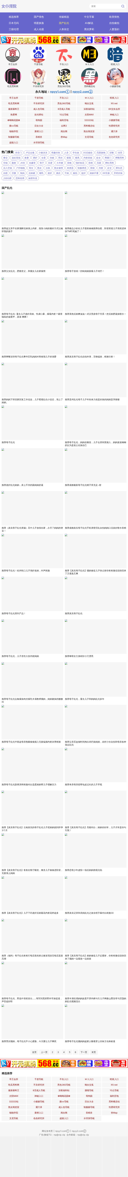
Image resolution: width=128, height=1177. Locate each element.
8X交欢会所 (114, 109)
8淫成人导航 (64, 109)
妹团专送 (32, 178)
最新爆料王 (13, 109)
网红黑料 (109, 162)
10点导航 (64, 114)
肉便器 (70, 168)
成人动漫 (39, 29)
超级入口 (13, 142)
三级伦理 (14, 29)
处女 (98, 157)
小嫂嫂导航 (114, 120)
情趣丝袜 (55, 152)
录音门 (18, 152)
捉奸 (83, 173)
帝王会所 (13, 97)
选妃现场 (16, 157)
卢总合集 (30, 152)
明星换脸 (39, 23)
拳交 (5, 157)
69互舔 (106, 173)
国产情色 (39, 16)
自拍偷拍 (114, 23)
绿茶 (120, 152)
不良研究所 (38, 103)
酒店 (58, 173)
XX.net (114, 103)
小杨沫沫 (43, 152)
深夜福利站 (89, 109)
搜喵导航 (89, 1090)
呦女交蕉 (89, 103)
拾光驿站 (38, 114)
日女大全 (38, 125)
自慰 (5, 173)
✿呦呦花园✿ (13, 120)
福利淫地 (64, 120)
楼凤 (77, 157)
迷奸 (50, 173)
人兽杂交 (64, 29)
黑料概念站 (89, 125)
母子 (42, 162)
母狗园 (39, 120)
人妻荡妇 (114, 29)
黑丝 (60, 157)
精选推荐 (14, 16)
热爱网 (13, 114)
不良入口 (64, 97)
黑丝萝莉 (89, 29)
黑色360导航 (63, 103)
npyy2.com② (83, 91)
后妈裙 (32, 173)
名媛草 (32, 162)
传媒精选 (64, 16)
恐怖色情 (20, 178)
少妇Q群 (7, 178)
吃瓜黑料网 (13, 103)
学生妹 (76, 152)
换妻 (27, 157)
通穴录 (114, 131)
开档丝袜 (118, 173)
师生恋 (119, 168)
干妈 (66, 173)
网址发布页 (47, 1131)
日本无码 (14, 23)
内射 (101, 168)
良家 (50, 162)
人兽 (66, 152)
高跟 (99, 162)
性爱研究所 (114, 125)
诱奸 (35, 157)
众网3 (64, 125)
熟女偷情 (58, 168)
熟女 (39, 168)
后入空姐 (7, 168)
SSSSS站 (89, 120)
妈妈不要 (94, 173)
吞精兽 (39, 137)
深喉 (111, 152)
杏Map (64, 137)
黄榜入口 (38, 131)
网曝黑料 (119, 157)
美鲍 (69, 162)
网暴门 (108, 157)
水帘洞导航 (38, 142)
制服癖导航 (13, 137)
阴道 (92, 168)
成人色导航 (38, 109)
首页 (34, 1052)
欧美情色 (114, 16)
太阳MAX (89, 114)
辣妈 (22, 173)
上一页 (44, 1052)
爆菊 (69, 157)
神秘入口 (114, 114)
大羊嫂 (60, 162)
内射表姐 (88, 157)
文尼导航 (89, 137)
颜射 (14, 162)
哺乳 (41, 173)
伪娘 (52, 157)
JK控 (22, 162)
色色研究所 (114, 137)
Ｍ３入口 (89, 97)
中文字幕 (89, 16)
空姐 (5, 162)
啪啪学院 (13, 131)
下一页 (84, 1052)
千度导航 (38, 97)
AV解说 (89, 23)
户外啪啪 (20, 168)
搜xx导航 (13, 125)
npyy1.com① (60, 91)
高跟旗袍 (101, 152)
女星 (43, 157)
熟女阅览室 (89, 131)
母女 (31, 168)
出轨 (48, 168)
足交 (109, 168)
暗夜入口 (114, 97)
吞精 (90, 162)
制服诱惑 (82, 168)
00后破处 (88, 152)
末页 (93, 1052)
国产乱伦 (64, 23)
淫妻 (14, 173)
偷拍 (75, 173)
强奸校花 (80, 162)
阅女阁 (64, 131)
